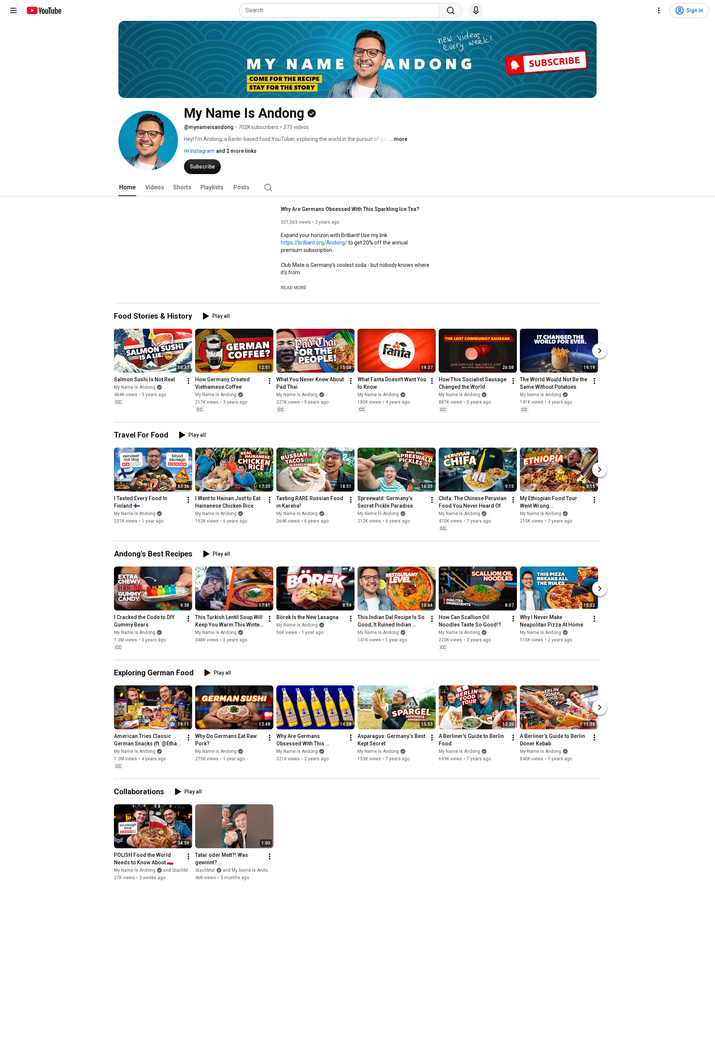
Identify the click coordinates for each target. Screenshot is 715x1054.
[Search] (451, 10)
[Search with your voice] (475, 10)
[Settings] (658, 10)
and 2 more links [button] (236, 151)
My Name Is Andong (134, 387)
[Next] (599, 350)
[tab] (127, 187)
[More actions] (188, 380)
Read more (293, 287)
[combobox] (341, 10)
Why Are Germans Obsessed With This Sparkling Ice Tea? (350, 209)
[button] (293, 287)
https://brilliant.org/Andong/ (314, 243)
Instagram (201, 151)
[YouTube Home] (44, 10)
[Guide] (13, 10)
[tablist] (357, 187)
